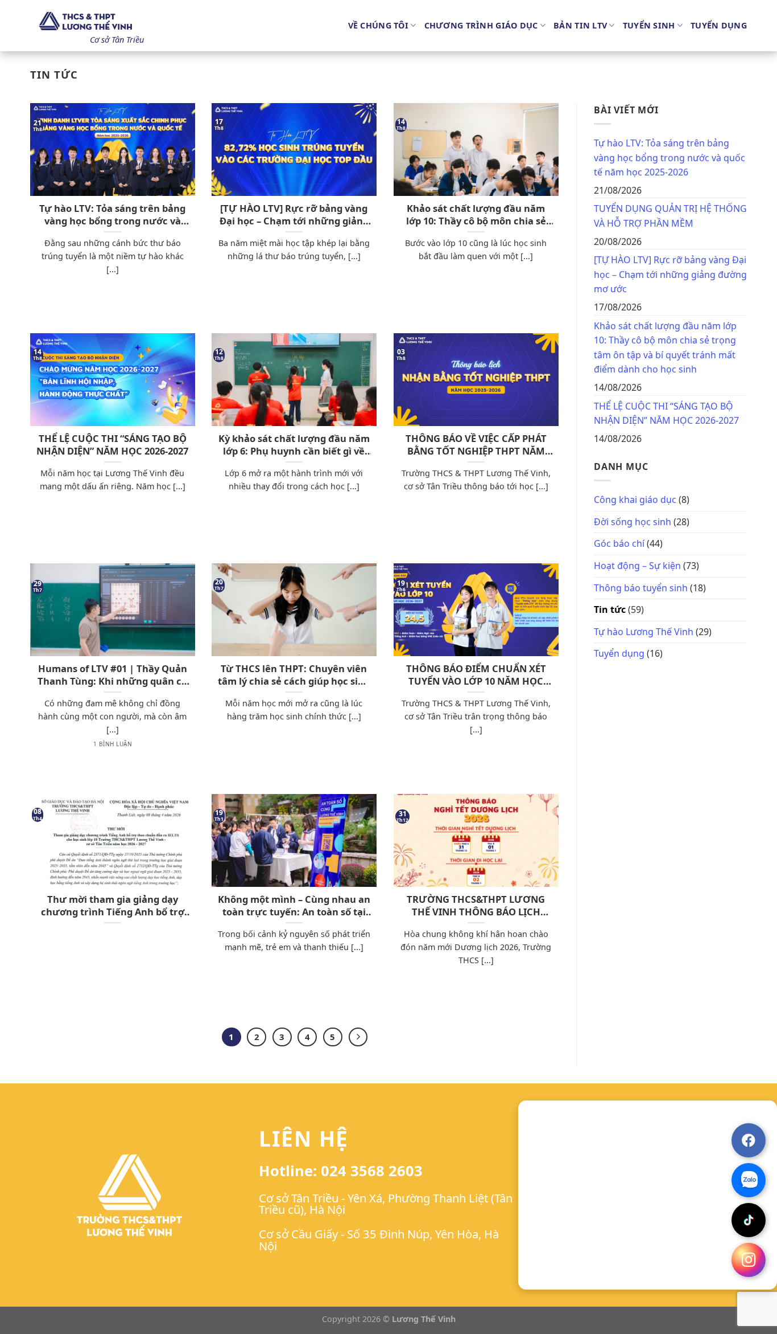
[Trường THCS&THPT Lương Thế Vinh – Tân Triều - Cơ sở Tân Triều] (87, 21)
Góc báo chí (619, 543)
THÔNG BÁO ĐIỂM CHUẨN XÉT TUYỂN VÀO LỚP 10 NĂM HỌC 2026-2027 (476, 674)
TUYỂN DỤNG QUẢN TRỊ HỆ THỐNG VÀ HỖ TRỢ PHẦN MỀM (670, 216)
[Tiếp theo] (358, 1037)
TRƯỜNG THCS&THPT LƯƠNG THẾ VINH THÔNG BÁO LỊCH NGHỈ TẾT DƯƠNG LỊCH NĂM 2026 (476, 905)
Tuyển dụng (719, 25)
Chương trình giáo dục (481, 25)
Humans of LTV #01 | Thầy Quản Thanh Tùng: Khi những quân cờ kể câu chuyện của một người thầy (113, 674)
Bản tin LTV (580, 25)
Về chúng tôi (378, 25)
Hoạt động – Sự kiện (637, 565)
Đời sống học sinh (632, 521)
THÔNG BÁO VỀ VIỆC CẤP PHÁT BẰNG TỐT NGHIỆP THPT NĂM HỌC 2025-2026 (476, 444)
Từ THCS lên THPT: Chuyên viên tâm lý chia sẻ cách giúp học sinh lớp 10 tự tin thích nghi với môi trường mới (294, 674)
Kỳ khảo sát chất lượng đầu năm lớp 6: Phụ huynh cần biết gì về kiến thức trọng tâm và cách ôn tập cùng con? (294, 444)
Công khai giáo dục (635, 499)
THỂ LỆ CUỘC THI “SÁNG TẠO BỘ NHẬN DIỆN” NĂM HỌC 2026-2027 (112, 444)
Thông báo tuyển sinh (641, 588)
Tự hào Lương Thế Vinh (643, 631)
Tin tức (610, 609)
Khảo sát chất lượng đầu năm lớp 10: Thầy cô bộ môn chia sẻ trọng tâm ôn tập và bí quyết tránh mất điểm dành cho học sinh (476, 214)
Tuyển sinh (649, 25)
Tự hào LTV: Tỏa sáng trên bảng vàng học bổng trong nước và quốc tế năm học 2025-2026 (112, 214)
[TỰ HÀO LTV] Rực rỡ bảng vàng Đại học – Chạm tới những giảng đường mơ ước (294, 214)
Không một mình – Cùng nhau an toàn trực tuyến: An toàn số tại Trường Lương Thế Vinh (294, 905)
